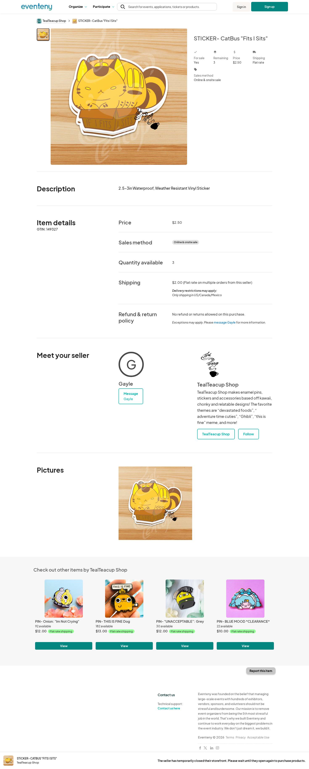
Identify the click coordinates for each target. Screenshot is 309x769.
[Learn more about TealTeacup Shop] (209, 364)
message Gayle (225, 322)
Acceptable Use (258, 737)
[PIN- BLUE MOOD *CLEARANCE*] (245, 599)
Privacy (241, 737)
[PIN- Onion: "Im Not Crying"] (63, 599)
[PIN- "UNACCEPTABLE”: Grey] (184, 599)
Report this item (261, 671)
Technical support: (170, 706)
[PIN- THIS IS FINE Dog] (124, 599)
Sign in (241, 7)
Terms (230, 737)
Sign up (269, 6)
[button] (78, 6)
